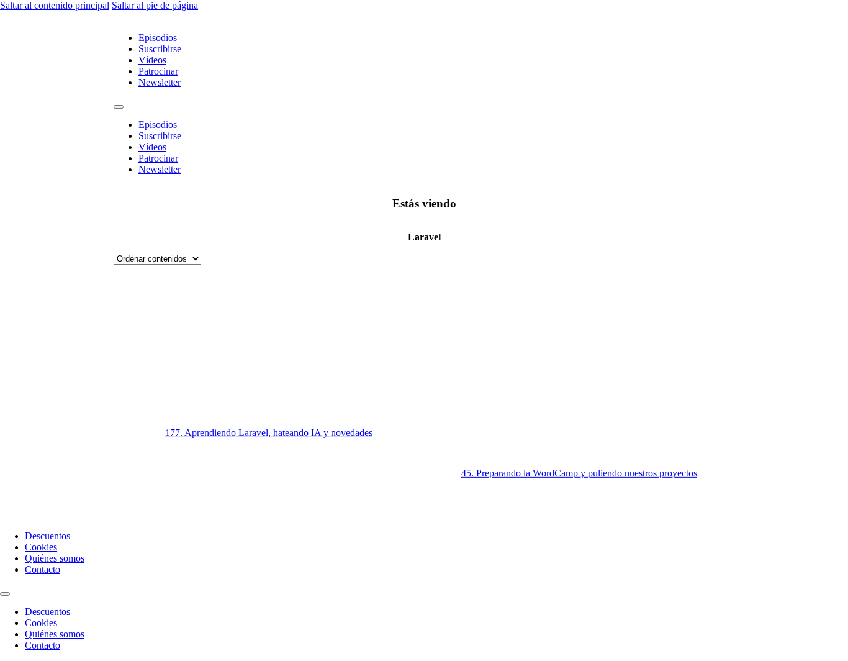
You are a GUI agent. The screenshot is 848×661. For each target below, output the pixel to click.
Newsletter (159, 82)
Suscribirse (159, 48)
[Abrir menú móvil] (119, 107)
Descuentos (47, 536)
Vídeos (152, 60)
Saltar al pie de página (155, 5)
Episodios (157, 37)
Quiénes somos (54, 558)
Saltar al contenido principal (54, 5)
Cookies (41, 547)
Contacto (42, 569)
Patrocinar (158, 71)
